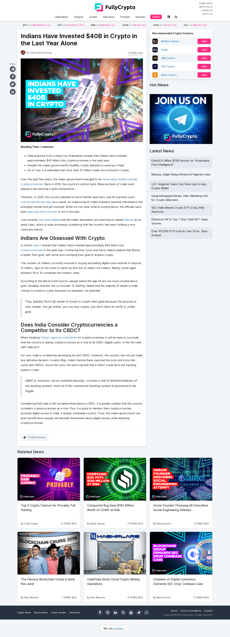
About (174, 610)
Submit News (206, 3)
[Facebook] (100, 612)
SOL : (195, 25)
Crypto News (24, 612)
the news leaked (49, 219)
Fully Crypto (31, 523)
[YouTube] (131, 612)
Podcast (125, 16)
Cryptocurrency (37, 437)
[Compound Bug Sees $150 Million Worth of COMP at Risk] (115, 479)
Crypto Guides (58, 612)
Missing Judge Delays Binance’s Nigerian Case (180, 174)
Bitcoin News (41, 612)
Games (156, 16)
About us (208, 14)
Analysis (78, 16)
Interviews (108, 16)
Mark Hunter (97, 523)
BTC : (36, 25)
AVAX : (164, 25)
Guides (93, 16)
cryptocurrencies (32, 250)
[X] (123, 612)
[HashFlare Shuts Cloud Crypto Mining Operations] (115, 553)
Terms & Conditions (190, 610)
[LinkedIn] (115, 612)
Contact (208, 610)
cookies (118, 628)
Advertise (207, 10)
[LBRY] (146, 612)
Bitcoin (129, 219)
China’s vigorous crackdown (59, 337)
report (37, 245)
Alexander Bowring (41, 52)
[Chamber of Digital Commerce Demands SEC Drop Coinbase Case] (181, 553)
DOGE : (134, 25)
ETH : (71, 25)
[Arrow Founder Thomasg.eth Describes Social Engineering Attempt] (181, 479)
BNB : (103, 25)
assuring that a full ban (42, 211)
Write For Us (206, 7)
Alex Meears (31, 597)
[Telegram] (139, 612)
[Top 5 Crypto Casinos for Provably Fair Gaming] (49, 479)
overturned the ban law (36, 202)
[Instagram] (108, 612)
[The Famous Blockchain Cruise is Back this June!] (49, 553)
